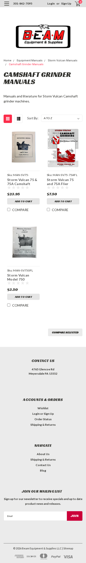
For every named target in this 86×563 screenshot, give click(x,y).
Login (51, 3)
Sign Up (66, 3)
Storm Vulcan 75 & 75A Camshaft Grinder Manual (22, 181)
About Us (43, 454)
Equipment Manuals (30, 60)
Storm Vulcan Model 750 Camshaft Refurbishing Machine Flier (18, 277)
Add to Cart (23, 201)
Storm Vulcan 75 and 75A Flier (60, 181)
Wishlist (43, 408)
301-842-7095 (22, 3)
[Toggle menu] (6, 6)
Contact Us (43, 465)
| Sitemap (67, 548)
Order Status (43, 419)
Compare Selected (65, 332)
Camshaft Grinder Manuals (26, 64)
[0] (74, 3)
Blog (43, 470)
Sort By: (32, 118)
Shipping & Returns (43, 424)
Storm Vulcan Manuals (62, 60)
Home (7, 60)
